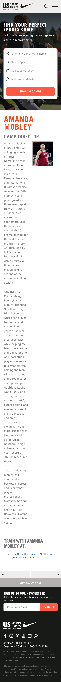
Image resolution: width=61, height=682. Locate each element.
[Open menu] (55, 7)
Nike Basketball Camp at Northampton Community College (33, 555)
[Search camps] (36, 636)
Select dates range (22, 70)
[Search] (46, 6)
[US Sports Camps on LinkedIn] (30, 636)
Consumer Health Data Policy (22, 657)
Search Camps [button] (30, 91)
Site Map (8, 643)
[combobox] (33, 54)
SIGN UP (49, 607)
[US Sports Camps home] (18, 6)
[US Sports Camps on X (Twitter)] (17, 636)
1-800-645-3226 (37, 646)
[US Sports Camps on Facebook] (5, 636)
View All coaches (30, 582)
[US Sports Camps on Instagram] (11, 636)
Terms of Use (23, 643)
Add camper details (22, 79)
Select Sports (19, 62)
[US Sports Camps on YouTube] (23, 636)
